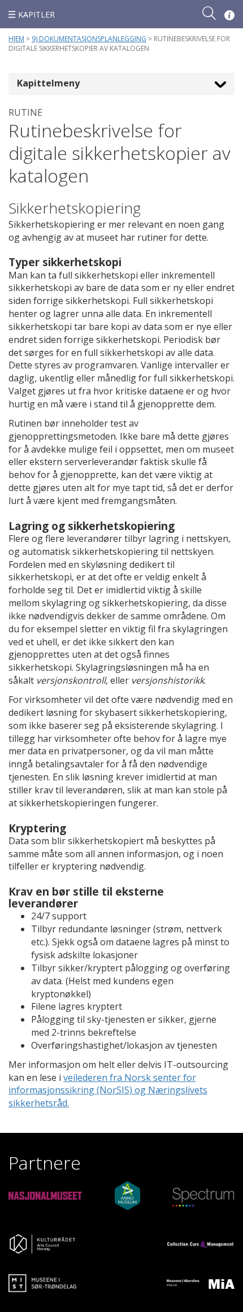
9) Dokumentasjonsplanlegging (89, 39)
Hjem (16, 39)
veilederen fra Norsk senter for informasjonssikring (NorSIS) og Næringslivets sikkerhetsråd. (107, 1090)
